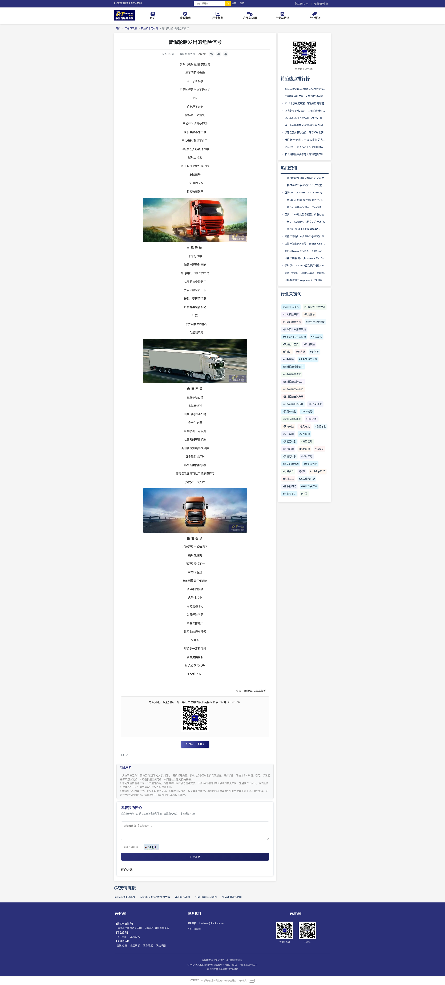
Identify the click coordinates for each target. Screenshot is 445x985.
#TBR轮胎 (311, 419)
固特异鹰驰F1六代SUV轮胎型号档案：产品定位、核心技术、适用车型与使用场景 (307, 236)
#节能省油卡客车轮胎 (294, 336)
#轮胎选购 (306, 441)
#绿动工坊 (306, 456)
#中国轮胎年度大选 (314, 307)
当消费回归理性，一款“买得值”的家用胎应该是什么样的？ (307, 139)
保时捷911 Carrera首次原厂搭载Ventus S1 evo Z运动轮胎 (307, 265)
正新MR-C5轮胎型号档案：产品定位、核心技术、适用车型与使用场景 (307, 221)
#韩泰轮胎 (304, 448)
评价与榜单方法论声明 (129, 928)
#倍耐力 (287, 351)
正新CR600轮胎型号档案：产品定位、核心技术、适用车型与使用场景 (307, 178)
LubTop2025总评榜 (124, 897)
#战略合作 (288, 471)
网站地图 (161, 945)
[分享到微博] (218, 54)
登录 (234, 3)
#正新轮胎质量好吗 (293, 366)
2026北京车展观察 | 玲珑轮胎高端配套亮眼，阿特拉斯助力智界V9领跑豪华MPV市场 (307, 103)
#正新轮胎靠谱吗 (292, 374)
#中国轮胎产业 (309, 486)
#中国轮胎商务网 (292, 321)
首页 (118, 28)
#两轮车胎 (288, 426)
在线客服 (196, 929)
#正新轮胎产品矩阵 (293, 389)
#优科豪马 (288, 478)
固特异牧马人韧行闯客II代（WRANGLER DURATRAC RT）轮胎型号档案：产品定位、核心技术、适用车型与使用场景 (307, 251)
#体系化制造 (289, 486)
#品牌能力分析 (307, 478)
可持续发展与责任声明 (157, 928)
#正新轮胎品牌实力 (293, 381)
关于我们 (122, 936)
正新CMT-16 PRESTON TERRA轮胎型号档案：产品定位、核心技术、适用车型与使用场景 (307, 192)
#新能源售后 (310, 463)
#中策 (304, 493)
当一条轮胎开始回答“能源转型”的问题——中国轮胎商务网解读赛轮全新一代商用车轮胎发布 (307, 125)
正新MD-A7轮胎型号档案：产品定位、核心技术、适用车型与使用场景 (307, 214)
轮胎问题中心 (320, 3)
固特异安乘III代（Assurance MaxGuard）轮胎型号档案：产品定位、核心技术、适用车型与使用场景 (307, 258)
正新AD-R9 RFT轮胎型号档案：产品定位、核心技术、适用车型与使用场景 (307, 229)
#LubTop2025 (317, 471)
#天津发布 (316, 336)
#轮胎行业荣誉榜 (315, 321)
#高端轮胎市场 (291, 463)
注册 (242, 3)
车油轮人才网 (182, 897)
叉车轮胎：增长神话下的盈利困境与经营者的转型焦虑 (307, 147)
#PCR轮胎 (307, 411)
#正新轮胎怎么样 (308, 359)
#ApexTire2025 (291, 307)
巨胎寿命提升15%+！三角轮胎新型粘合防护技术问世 (307, 110)
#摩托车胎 (288, 434)
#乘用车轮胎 (289, 411)
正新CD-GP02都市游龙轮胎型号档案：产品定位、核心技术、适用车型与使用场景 (307, 199)
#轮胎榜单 (309, 314)
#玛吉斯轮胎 (315, 404)
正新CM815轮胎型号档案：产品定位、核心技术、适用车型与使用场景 (307, 185)
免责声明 (135, 945)
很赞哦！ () (195, 744)
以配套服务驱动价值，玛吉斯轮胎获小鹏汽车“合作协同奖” (307, 132)
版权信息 (122, 945)
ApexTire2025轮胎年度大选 (155, 897)
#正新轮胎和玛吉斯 (293, 404)
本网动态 (135, 936)
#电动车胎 (304, 426)
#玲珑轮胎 (309, 344)
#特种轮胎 (304, 434)
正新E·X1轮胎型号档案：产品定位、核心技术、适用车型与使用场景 (307, 207)
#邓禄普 (319, 448)
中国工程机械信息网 (206, 897)
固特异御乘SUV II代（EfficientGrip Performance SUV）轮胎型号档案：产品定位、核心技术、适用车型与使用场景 (307, 243)
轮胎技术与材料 (149, 28)
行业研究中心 (302, 3)
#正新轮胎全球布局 (293, 396)
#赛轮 (302, 471)
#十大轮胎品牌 (291, 314)
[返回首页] (124, 19)
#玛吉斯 (300, 351)
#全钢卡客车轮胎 (292, 419)
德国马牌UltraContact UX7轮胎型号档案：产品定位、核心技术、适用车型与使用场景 (307, 88)
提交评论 (195, 857)
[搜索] (228, 3)
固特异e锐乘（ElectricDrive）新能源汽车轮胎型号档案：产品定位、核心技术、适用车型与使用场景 (307, 272)
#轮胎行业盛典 (291, 344)
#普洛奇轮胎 (289, 456)
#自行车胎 (320, 426)
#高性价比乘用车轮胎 (294, 329)
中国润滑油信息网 (232, 897)
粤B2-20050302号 (248, 964)
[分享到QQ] (225, 54)
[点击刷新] (151, 847)
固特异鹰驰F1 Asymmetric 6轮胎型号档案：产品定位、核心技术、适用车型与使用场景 (307, 280)
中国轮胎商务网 (234, 960)
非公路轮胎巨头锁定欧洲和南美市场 (304, 154)
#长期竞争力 (289, 493)
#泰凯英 (314, 351)
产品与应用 (131, 28)
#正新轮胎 (288, 359)
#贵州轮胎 (288, 448)
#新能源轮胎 (289, 441)
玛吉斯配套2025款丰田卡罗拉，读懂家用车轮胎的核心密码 (307, 118)
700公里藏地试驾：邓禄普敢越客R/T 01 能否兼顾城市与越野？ (307, 96)
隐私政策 (148, 945)
